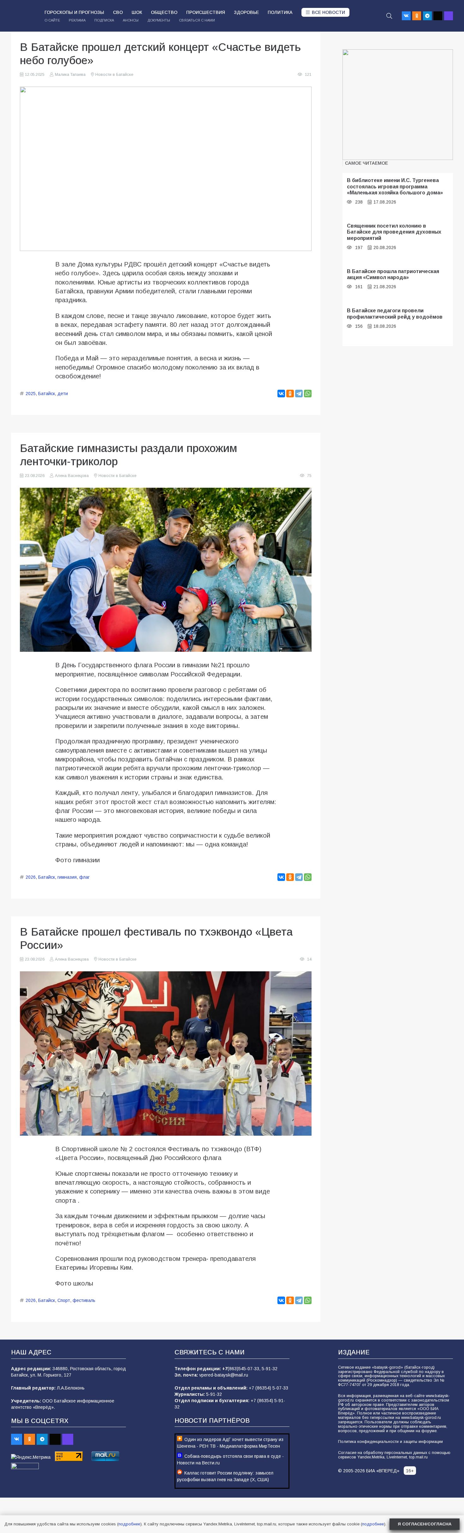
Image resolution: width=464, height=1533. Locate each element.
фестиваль (84, 1300)
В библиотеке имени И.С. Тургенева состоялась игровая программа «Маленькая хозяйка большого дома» (395, 186)
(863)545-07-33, (245, 1368)
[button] (389, 16)
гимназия (67, 877)
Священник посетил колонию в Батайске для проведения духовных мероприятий (394, 232)
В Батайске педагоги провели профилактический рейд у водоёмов (395, 313)
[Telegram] (427, 15)
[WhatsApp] (308, 393)
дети (62, 393)
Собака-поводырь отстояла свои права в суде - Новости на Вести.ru (230, 1459)
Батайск (46, 393)
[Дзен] (437, 15)
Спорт (63, 1300)
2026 (31, 877)
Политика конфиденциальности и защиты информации (390, 1441)
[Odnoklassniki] (416, 15)
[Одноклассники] (290, 393)
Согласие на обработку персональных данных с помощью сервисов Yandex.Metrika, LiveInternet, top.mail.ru (394, 1455)
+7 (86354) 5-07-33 (268, 1387)
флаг (84, 877)
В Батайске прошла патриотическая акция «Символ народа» (393, 274)
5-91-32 (269, 1368)
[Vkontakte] (406, 15)
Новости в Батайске (114, 74)
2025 (31, 393)
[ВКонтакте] (281, 393)
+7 (225, 1368)
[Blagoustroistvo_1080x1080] (397, 104)
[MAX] (448, 15)
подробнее (129, 1524)
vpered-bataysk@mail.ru (223, 1374)
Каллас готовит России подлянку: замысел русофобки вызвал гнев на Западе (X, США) (225, 1476)
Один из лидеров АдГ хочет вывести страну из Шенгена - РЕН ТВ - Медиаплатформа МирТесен (230, 1443)
